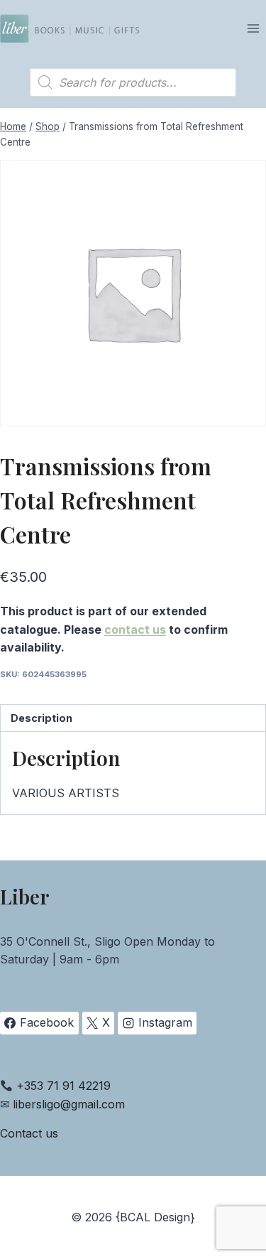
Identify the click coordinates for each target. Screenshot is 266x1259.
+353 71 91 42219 (63, 1086)
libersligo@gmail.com (69, 1104)
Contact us (29, 1133)
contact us (135, 629)
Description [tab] (41, 718)
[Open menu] (253, 28)
